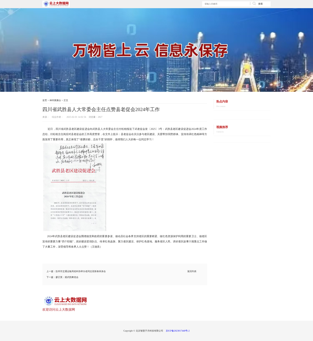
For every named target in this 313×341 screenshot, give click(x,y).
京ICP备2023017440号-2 (178, 331)
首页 (44, 100)
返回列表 (191, 271)
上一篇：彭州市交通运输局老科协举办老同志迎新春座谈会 (76, 271)
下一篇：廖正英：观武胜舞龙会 (62, 277)
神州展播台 (55, 100)
